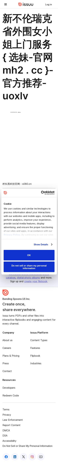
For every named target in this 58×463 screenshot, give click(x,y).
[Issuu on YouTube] (41, 457)
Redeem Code (10, 395)
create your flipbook (35, 281)
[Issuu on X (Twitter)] (23, 457)
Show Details (41, 244)
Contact (7, 371)
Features (35, 348)
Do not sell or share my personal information (29, 267)
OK (29, 255)
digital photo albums (28, 277)
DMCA (6, 430)
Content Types (38, 340)
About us (7, 340)
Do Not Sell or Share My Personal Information (27, 446)
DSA (4, 435)
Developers (8, 387)
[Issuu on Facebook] (6, 457)
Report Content (11, 425)
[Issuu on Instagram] (32, 457)
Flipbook (35, 355)
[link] (48, 4)
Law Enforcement (12, 419)
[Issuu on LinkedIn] (15, 457)
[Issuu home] (25, 4)
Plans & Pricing (10, 355)
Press (5, 363)
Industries (35, 363)
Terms (5, 409)
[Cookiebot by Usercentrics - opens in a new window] (41, 193)
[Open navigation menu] (5, 4)
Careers (6, 348)
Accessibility (9, 440)
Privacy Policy (12, 234)
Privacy (6, 414)
